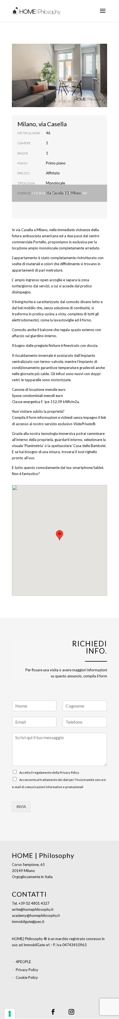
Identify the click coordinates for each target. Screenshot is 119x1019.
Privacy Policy (69, 772)
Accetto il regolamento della (49, 772)
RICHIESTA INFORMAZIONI (59, 193)
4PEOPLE (23, 961)
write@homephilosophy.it (32, 909)
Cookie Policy (27, 977)
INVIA (21, 806)
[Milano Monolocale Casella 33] (59, 106)
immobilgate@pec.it (28, 921)
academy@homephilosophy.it (36, 915)
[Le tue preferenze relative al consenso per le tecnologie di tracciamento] (9, 1013)
